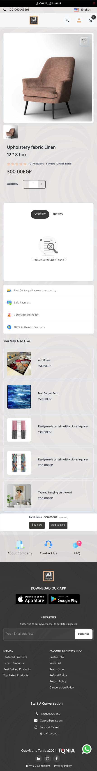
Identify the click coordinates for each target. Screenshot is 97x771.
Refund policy (58, 675)
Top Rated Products (15, 675)
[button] (31, 599)
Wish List (55, 663)
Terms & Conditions (38, 766)
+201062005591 (18, 10)
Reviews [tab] (58, 214)
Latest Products (13, 663)
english (86, 10)
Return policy (58, 681)
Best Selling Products (17, 669)
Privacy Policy (63, 766)
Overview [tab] (40, 214)
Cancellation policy (62, 688)
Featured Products (15, 657)
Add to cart (58, 525)
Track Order (57, 669)
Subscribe (83, 634)
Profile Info (57, 657)
